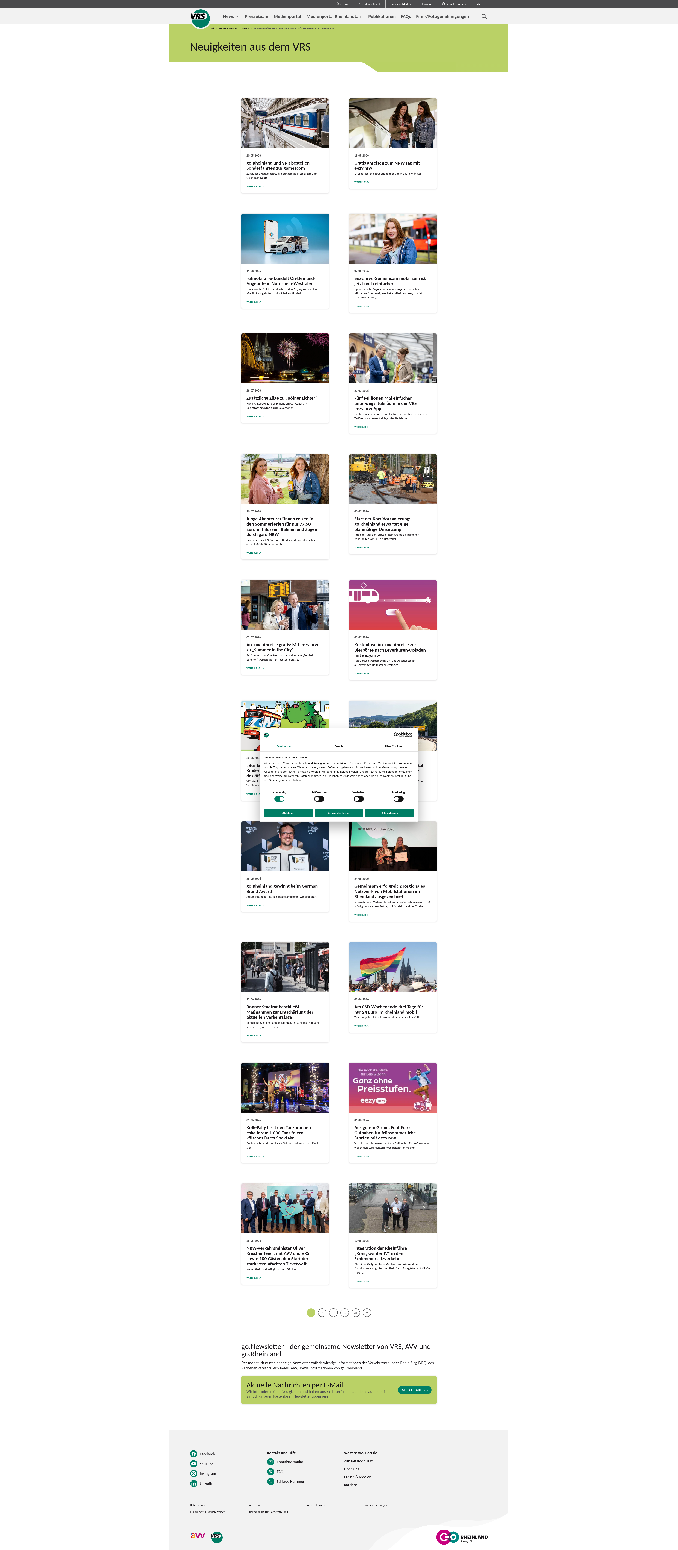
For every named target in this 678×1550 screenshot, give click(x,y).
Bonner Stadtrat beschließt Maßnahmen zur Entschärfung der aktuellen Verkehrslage (279, 1012)
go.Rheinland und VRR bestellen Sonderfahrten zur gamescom (278, 165)
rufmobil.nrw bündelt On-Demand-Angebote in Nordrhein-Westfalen (280, 281)
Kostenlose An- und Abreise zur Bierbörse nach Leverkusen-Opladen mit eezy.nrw (390, 649)
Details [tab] (339, 746)
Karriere (427, 4)
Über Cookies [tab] (393, 746)
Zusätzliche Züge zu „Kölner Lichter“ (281, 398)
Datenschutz (197, 1505)
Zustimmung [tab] (284, 746)
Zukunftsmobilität (369, 4)
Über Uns (351, 1468)
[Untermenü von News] (237, 17)
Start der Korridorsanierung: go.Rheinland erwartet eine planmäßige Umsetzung (382, 524)
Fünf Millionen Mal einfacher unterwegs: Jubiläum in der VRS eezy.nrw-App (385, 403)
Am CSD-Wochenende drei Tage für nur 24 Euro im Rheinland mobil (388, 1009)
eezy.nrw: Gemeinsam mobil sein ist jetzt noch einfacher (390, 281)
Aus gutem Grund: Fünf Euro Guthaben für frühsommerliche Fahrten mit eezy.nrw (385, 1132)
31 (355, 1313)
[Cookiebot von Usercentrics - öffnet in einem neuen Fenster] (399, 735)
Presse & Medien (401, 4)
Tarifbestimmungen (375, 1505)
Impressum (254, 1505)
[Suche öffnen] (484, 16)
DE (478, 3)
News (228, 16)
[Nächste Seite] (367, 1312)
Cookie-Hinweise (316, 1505)
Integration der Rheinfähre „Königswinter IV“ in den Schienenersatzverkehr (380, 1253)
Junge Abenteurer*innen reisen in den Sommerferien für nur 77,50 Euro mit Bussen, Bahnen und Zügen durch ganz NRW (281, 527)
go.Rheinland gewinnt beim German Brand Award (282, 888)
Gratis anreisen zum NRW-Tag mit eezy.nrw (387, 165)
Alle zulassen (390, 812)
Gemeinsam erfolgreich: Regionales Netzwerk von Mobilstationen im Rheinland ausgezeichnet (389, 891)
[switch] (319, 799)
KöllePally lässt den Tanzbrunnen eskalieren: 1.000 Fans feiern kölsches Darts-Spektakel (278, 1132)
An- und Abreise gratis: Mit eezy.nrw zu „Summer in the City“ (282, 647)
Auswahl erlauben (339, 812)
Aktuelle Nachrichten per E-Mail (294, 1385)
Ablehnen (288, 812)
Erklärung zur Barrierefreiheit (207, 1512)
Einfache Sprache (456, 4)
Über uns (342, 4)
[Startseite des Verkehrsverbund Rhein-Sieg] (200, 18)
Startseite (212, 28)
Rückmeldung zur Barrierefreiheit (268, 1512)
